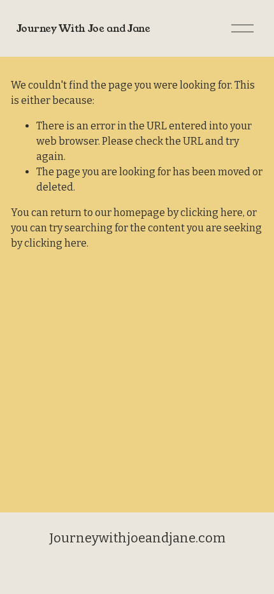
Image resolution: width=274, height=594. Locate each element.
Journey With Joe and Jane (83, 28)
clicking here (211, 212)
